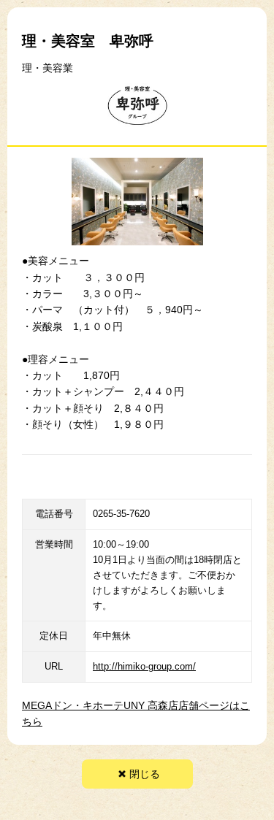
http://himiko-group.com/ (144, 666)
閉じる (144, 774)
